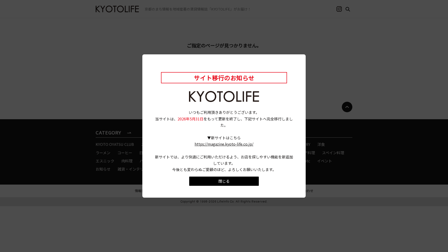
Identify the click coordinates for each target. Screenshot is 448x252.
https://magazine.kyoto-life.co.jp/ (224, 144)
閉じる (224, 181)
